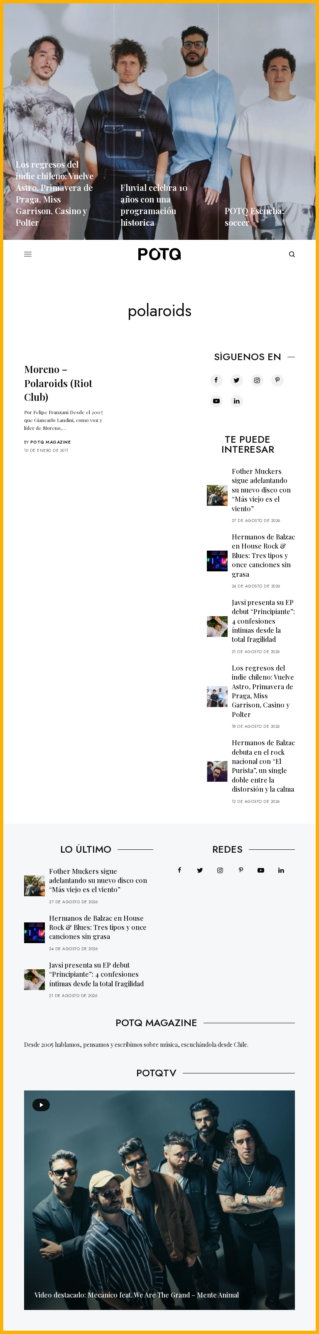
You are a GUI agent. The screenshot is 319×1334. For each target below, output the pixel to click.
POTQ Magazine (50, 442)
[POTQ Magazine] (159, 254)
